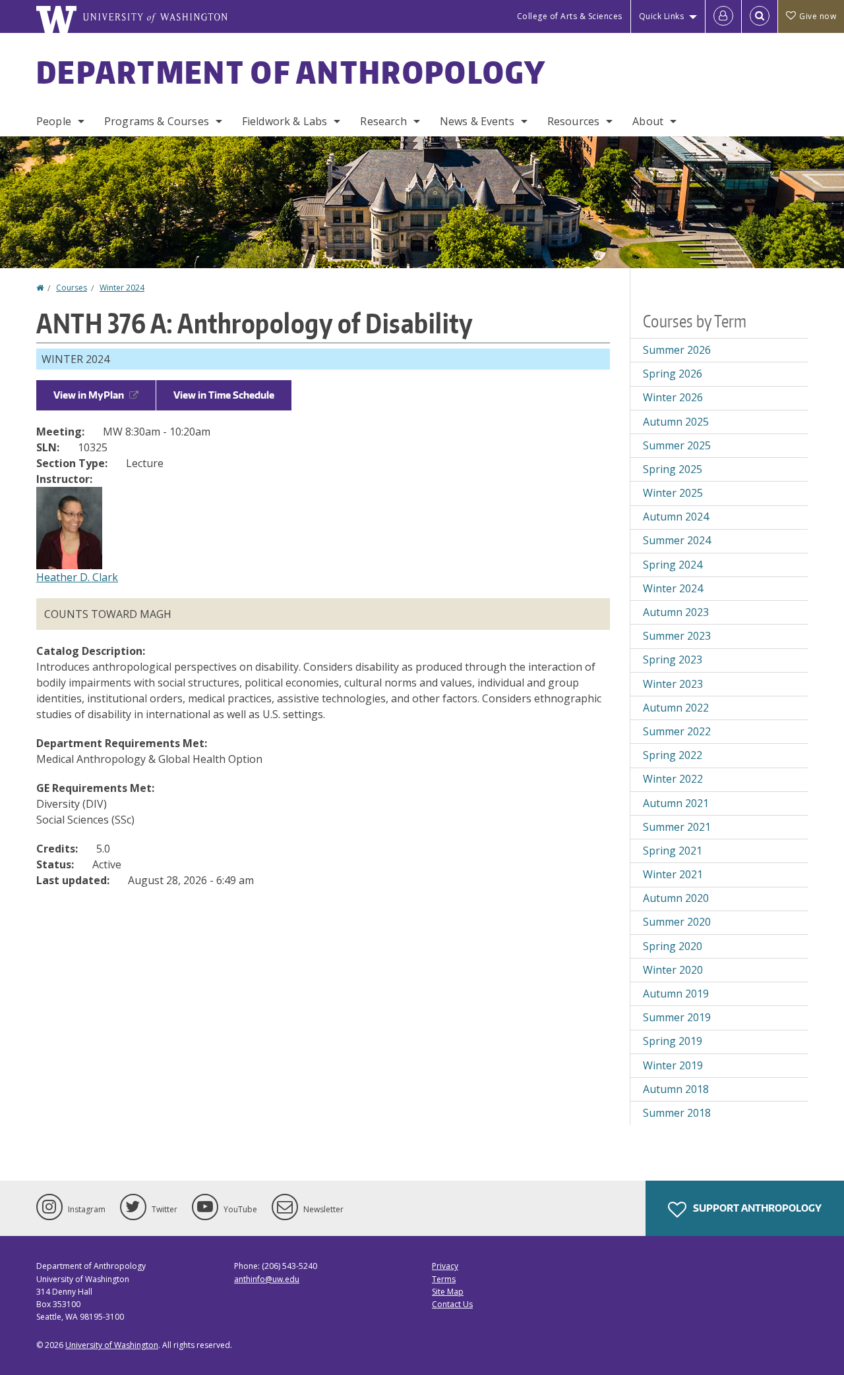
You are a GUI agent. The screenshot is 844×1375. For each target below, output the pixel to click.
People (53, 121)
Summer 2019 (677, 1017)
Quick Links (661, 16)
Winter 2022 (673, 779)
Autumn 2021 (676, 803)
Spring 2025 (672, 469)
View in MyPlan (88, 395)
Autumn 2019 (676, 993)
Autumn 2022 (676, 707)
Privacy (445, 1266)
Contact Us (452, 1304)
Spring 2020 (672, 946)
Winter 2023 (673, 684)
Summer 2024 (677, 540)
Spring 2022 (672, 755)
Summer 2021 (677, 827)
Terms (444, 1279)
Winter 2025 (673, 493)
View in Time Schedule (223, 395)
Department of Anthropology (291, 72)
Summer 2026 (677, 350)
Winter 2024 (122, 287)
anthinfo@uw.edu (266, 1279)
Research (383, 121)
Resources (573, 121)
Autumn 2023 (676, 612)
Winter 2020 (673, 970)
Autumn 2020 (676, 898)
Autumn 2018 (676, 1089)
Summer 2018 (677, 1113)
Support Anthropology (756, 1208)
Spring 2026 (672, 373)
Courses (71, 287)
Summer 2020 (677, 921)
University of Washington (111, 1345)
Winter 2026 (673, 397)
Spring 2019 (672, 1041)
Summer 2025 (677, 445)
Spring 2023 (672, 659)
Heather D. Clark (77, 577)
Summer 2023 (677, 636)
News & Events (477, 121)
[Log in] (723, 16)
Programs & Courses (156, 121)
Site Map (448, 1291)
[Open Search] (759, 16)
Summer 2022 (677, 731)
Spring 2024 (672, 564)
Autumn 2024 (676, 516)
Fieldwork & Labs (285, 121)
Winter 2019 (673, 1065)
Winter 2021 (673, 874)
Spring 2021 (672, 850)
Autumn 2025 (676, 421)
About (647, 121)
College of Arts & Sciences (569, 16)
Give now (817, 16)
